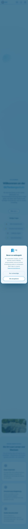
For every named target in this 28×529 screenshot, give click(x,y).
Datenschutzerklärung (14, 268)
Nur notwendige (14, 273)
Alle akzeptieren (14, 279)
